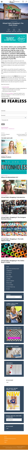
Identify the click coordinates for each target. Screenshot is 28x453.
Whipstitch (20, 447)
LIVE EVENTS (9, 272)
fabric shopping (4, 128)
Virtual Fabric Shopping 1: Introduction (13, 197)
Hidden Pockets (6, 157)
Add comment (14, 26)
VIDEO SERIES (9, 276)
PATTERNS (8, 274)
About (5, 436)
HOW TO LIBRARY (10, 280)
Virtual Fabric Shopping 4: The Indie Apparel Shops (12, 239)
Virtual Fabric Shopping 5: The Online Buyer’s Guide (12, 261)
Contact (6, 440)
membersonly (11, 128)
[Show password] (25, 117)
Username (3, 110)
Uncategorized (14, 21)
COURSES (8, 278)
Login (7, 382)
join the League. (10, 93)
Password (3, 115)
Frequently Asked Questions (10, 438)
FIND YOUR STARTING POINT (12, 268)
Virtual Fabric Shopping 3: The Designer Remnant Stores (13, 218)
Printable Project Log (10, 286)
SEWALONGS (9, 282)
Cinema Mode (19, 31)
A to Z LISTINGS (9, 284)
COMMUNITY (9, 270)
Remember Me (5, 120)
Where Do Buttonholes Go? (9, 177)
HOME (7, 266)
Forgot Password (4, 127)
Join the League (6, 86)
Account (8, 288)
